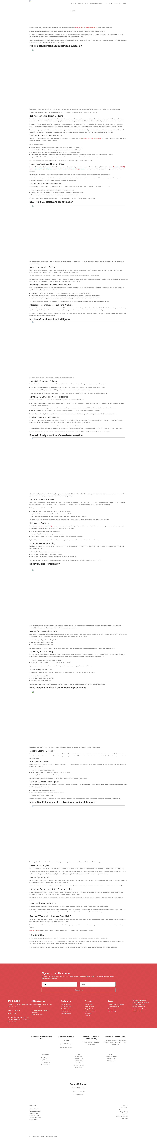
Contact (73, 11)
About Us (73, 3)
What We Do (82, 3)
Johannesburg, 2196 (37, 1015)
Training (107, 3)
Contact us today (34, 930)
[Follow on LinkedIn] (137, 1013)
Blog (124, 3)
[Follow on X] (133, 1013)
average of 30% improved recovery (86, 28)
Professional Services (96, 3)
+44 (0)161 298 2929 (14, 1010)
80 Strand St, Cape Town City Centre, (42, 1005)
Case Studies (117, 3)
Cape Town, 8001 (36, 1007)
